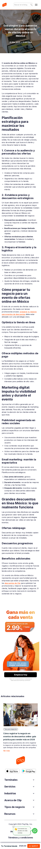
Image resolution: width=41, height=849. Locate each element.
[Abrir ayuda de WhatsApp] (35, 830)
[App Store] (12, 771)
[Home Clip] (20, 760)
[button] (36, 4)
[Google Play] (29, 771)
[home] (4, 5)
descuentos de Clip (12, 583)
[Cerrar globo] (13, 827)
